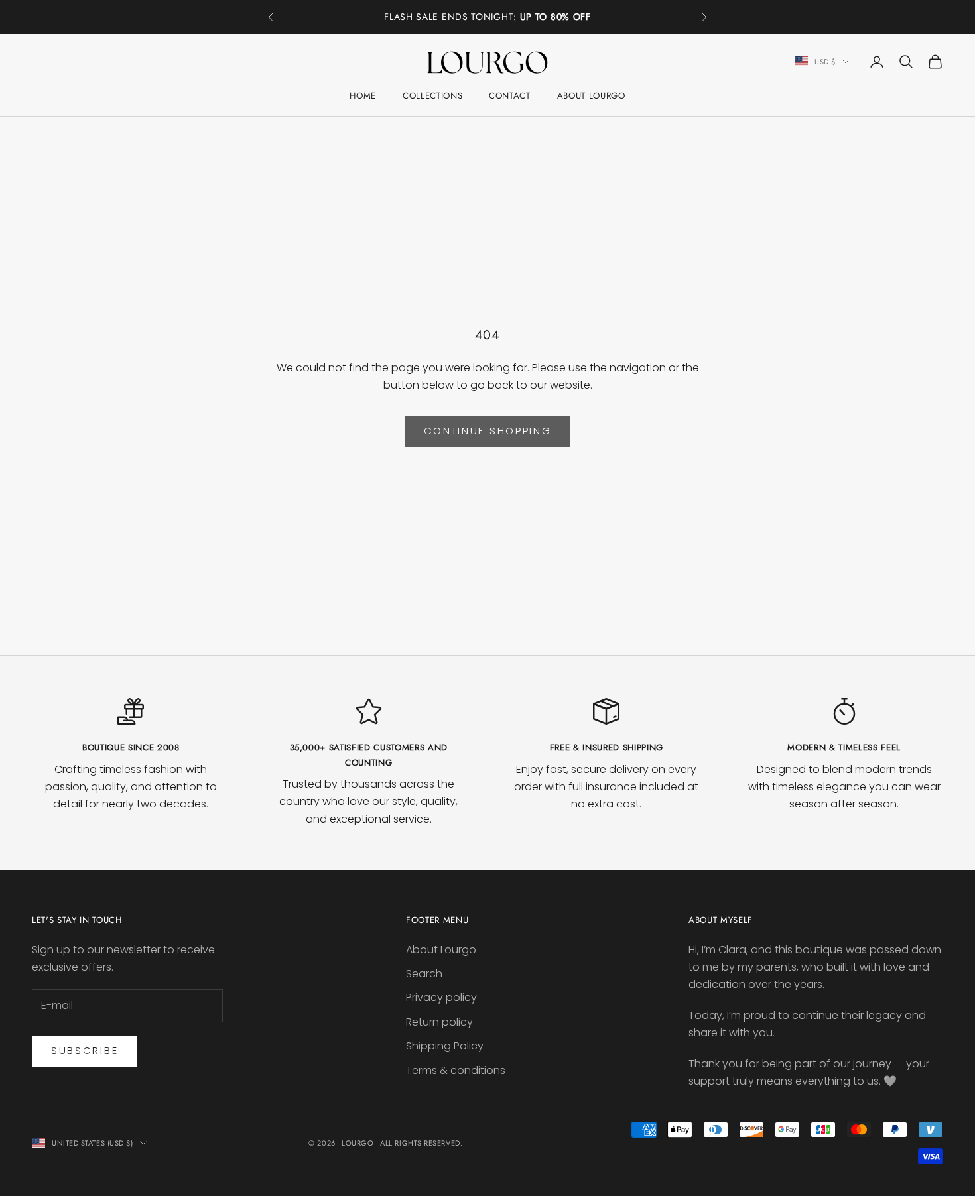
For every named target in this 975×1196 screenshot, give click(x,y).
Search (424, 973)
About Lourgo (591, 96)
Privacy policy (441, 997)
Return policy (439, 1022)
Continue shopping (488, 431)
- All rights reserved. (419, 1143)
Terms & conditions (455, 1070)
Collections (432, 96)
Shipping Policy (445, 1045)
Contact (510, 96)
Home (363, 96)
